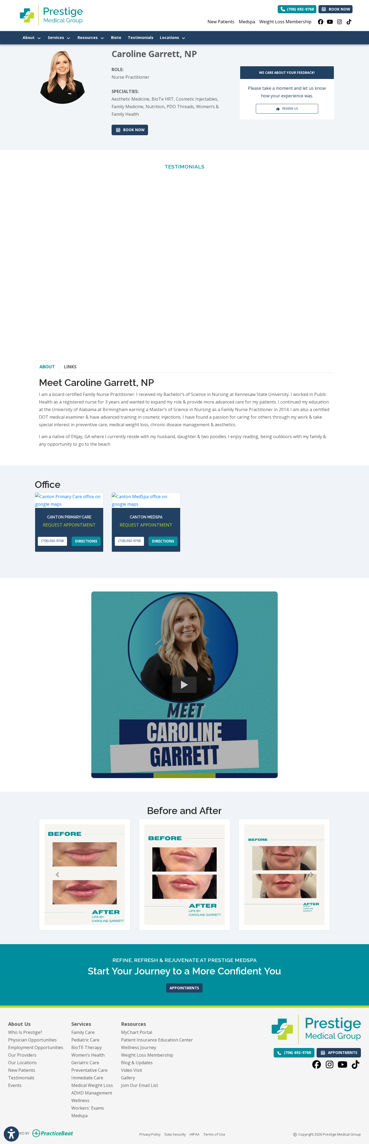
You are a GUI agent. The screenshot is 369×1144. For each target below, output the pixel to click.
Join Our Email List (139, 1085)
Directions (86, 541)
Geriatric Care (85, 1063)
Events (15, 1085)
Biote (118, 37)
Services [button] (57, 37)
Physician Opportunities (32, 1040)
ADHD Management (91, 1093)
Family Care (83, 1032)
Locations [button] (170, 37)
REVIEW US (289, 108)
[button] (57, 875)
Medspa (247, 22)
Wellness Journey (138, 1047)
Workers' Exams (87, 1108)
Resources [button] (89, 37)
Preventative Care (89, 1070)
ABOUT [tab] (47, 367)
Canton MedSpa (146, 517)
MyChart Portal (136, 1032)
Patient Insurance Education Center (157, 1040)
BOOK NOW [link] (338, 9)
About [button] (30, 37)
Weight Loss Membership (285, 22)
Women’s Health (88, 1055)
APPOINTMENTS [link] (341, 1052)
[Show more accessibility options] (11, 1134)
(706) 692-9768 (300, 9)
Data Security (175, 1134)
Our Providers (22, 1055)
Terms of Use (214, 1134)
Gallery (128, 1078)
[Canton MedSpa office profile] (146, 500)
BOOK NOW (134, 129)
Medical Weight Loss (92, 1085)
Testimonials (140, 37)
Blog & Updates (137, 1063)
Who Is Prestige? (25, 1032)
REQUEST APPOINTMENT (69, 525)
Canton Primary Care (69, 517)
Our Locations (22, 1063)
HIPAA (194, 1134)
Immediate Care (87, 1078)
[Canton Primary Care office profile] (69, 500)
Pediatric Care (85, 1040)
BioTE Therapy (86, 1047)
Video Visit (131, 1070)
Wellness (80, 1100)
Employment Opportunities (35, 1047)
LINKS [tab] (70, 367)
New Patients (220, 22)
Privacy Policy (149, 1134)
